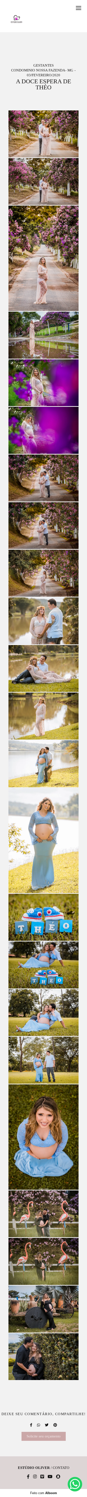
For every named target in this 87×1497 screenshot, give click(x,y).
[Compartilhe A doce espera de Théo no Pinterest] (55, 1425)
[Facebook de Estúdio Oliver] (28, 1476)
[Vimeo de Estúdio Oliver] (42, 1476)
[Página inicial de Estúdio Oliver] (16, 19)
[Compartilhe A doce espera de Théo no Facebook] (31, 1425)
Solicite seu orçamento (44, 1436)
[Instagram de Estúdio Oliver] (35, 1476)
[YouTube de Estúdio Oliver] (50, 1476)
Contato (61, 1468)
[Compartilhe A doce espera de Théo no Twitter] (47, 1425)
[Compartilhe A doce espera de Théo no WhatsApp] (38, 1425)
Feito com (43, 1493)
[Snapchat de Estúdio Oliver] (58, 1476)
